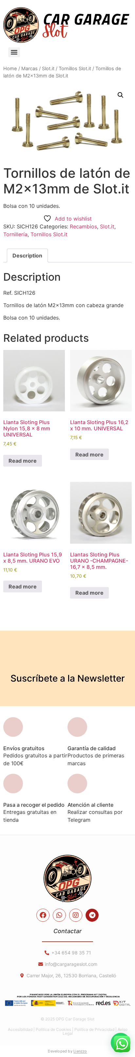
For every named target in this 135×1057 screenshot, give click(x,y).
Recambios (83, 226)
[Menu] (14, 52)
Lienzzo (80, 1051)
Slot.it (48, 69)
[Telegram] (92, 915)
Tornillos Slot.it (75, 69)
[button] (120, 95)
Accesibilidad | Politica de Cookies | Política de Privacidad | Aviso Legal (67, 1031)
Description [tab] (27, 255)
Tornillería (15, 234)
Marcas (29, 69)
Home (10, 69)
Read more (23, 460)
